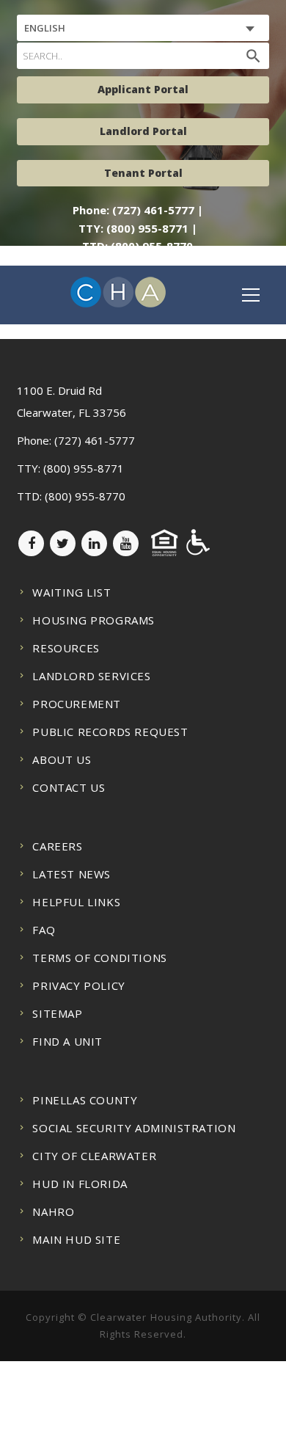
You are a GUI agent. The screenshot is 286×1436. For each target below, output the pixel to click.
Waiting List (71, 592)
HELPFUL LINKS (76, 901)
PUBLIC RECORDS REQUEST (110, 731)
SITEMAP (57, 1013)
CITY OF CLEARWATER (94, 1155)
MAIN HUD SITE (76, 1239)
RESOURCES (65, 648)
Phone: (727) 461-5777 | (138, 210)
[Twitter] (63, 543)
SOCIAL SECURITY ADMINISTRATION (133, 1127)
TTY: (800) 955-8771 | (137, 228)
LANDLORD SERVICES (91, 675)
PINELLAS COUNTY (84, 1100)
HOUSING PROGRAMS (93, 620)
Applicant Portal (143, 89)
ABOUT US (61, 759)
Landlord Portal (143, 131)
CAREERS (57, 846)
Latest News (71, 874)
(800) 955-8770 (85, 496)
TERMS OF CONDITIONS (99, 957)
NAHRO (53, 1211)
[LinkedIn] (94, 543)
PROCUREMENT (76, 703)
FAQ (43, 929)
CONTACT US (68, 787)
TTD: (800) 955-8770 (137, 245)
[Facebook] (31, 543)
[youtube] (126, 543)
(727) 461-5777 (94, 440)
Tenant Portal (143, 173)
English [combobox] (44, 27)
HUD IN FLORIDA (79, 1183)
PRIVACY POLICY (78, 985)
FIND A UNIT (67, 1041)
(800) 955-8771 (83, 468)
